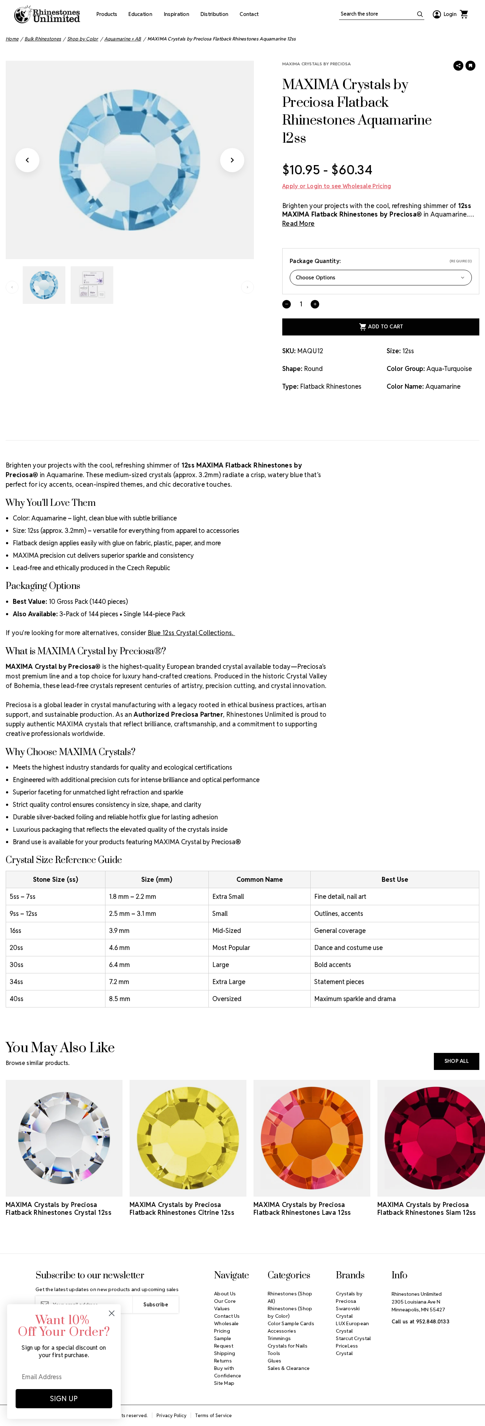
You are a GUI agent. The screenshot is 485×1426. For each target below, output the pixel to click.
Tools (274, 1353)
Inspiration (176, 14)
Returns (223, 1360)
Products (107, 14)
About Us (225, 1293)
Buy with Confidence (227, 1372)
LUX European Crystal (352, 1327)
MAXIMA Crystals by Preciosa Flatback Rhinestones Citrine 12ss (182, 1209)
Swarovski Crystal (348, 1312)
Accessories (282, 1331)
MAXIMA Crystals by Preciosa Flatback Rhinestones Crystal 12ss (58, 1209)
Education (140, 14)
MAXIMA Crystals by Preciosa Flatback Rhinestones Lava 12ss (302, 1209)
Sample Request (223, 1342)
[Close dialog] (111, 1313)
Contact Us (227, 1316)
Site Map (224, 1383)
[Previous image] (27, 160)
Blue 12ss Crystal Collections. (191, 633)
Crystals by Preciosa (349, 1297)
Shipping (224, 1353)
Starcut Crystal (353, 1338)
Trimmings (279, 1338)
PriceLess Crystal (347, 1349)
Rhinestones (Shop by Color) (290, 1312)
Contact (249, 14)
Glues (274, 1360)
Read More (298, 223)
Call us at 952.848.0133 (420, 1321)
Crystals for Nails (287, 1346)
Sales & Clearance (289, 1368)
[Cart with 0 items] (464, 14)
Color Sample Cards (291, 1323)
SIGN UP (64, 1398)
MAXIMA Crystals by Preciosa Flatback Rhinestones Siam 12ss (426, 1209)
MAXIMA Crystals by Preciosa (316, 63)
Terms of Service (213, 1416)
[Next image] (232, 160)
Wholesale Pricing (226, 1327)
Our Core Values (225, 1305)
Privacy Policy (172, 1416)
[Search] (420, 14)
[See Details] (64, 1190)
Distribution (214, 14)
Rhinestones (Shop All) (290, 1297)
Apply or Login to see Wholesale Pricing (336, 186)
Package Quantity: (381, 261)
